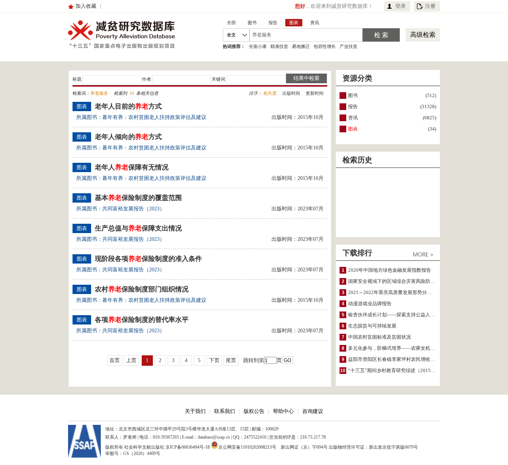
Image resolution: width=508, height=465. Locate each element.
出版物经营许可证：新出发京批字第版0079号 (373, 447)
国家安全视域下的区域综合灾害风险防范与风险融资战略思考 (413, 281)
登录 (400, 6)
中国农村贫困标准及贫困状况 (379, 337)
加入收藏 (85, 6)
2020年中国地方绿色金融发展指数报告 (389, 270)
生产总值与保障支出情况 (138, 228)
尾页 (231, 360)
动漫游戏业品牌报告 (370, 303)
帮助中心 (283, 411)
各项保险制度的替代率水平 (142, 319)
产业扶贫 (348, 46)
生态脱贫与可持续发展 (372, 326)
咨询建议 (312, 411)
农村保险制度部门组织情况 (142, 289)
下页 (214, 360)
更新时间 (315, 93)
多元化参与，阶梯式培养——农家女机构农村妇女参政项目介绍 (415, 348)
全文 (231, 35)
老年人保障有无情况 (131, 167)
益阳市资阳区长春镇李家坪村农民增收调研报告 (399, 359)
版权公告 (254, 411)
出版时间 (291, 93)
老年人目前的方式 (128, 106)
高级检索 (422, 34)
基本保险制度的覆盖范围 (138, 197)
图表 (353, 129)
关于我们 (195, 411)
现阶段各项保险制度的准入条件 (148, 258)
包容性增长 (325, 46)
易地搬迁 (301, 46)
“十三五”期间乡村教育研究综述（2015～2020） (399, 370)
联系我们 (224, 411)
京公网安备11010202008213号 (247, 447)
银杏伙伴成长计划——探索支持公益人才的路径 (399, 314)
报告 (353, 106)
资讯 (353, 117)
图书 (353, 95)
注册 (430, 6)
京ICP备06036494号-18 (187, 447)
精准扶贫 (279, 46)
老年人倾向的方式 (128, 137)
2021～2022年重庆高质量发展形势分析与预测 (397, 292)
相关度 (270, 93)
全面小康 (258, 46)
